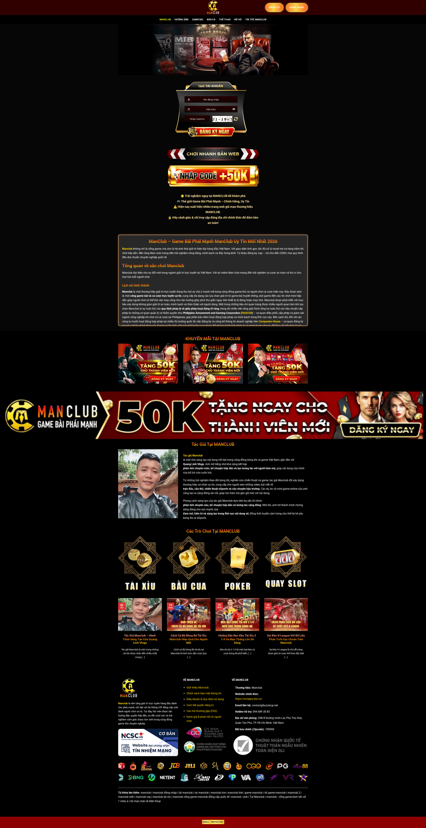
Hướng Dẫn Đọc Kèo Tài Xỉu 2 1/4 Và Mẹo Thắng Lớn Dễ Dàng (237, 639)
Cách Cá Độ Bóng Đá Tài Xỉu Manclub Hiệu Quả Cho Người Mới (189, 639)
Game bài (197, 19)
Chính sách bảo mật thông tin (204, 693)
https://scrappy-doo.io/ (248, 698)
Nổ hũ (237, 19)
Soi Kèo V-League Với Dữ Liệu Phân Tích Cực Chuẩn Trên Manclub (286, 639)
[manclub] (213, 7)
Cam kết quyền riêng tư (200, 705)
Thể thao (225, 19)
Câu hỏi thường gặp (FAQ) (202, 711)
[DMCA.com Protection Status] (213, 822)
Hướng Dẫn (182, 19)
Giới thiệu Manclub (198, 687)
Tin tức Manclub (255, 19)
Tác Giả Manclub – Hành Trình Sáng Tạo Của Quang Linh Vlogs (140, 639)
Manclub (165, 19)
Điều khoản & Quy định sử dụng (205, 699)
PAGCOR (247, 313)
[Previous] (117, 632)
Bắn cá (211, 19)
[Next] (308, 632)
